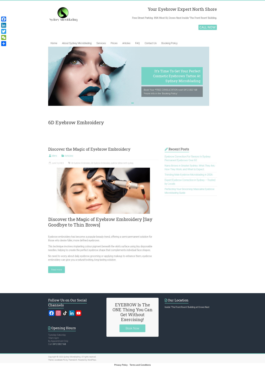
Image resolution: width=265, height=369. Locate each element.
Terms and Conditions (140, 365)
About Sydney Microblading (77, 43)
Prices (114, 43)
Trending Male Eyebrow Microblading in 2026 (189, 174)
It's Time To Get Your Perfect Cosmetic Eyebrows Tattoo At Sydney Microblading (176, 76)
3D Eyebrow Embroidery (80, 163)
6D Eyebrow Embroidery (100, 163)
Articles (126, 43)
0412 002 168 (59, 344)
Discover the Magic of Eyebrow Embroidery (89, 149)
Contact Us (151, 43)
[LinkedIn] (4, 25)
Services (101, 43)
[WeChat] (4, 37)
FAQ (137, 43)
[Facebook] (4, 19)
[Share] (4, 44)
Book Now (132, 328)
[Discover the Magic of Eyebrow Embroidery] (103, 169)
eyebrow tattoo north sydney (122, 163)
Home (54, 43)
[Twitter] (4, 31)
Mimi (54, 155)
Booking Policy (169, 43)
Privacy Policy (121, 365)
